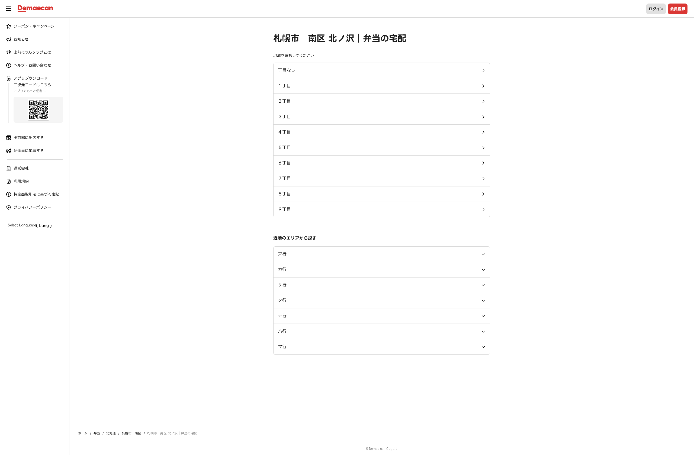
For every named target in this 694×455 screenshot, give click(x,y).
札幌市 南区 (131, 433)
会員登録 (677, 9)
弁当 (97, 433)
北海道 (111, 433)
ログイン (656, 9)
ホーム (83, 433)
